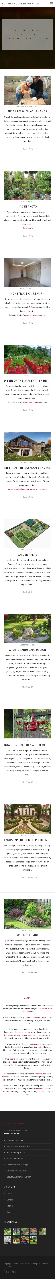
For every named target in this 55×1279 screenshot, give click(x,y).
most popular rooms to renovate (38, 1044)
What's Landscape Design (27, 650)
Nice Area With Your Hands (27, 111)
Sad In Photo (27, 206)
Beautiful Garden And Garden (19, 1177)
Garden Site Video (28, 935)
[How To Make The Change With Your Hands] (7, 1231)
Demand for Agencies (32, 315)
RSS (8, 1212)
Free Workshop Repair (16, 1152)
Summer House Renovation (20, 3)
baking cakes (15, 1059)
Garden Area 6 (27, 554)
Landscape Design (26, 645)
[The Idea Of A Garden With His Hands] (25, 1240)
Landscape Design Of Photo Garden (27, 840)
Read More (27, 148)
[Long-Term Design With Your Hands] (33, 1231)
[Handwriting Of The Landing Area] (16, 1240)
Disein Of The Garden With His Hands (27, 380)
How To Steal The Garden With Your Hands (27, 745)
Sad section (26, 550)
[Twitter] (13, 1272)
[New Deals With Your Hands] (16, 1231)
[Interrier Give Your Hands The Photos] (7, 1240)
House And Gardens (15, 1158)
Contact (10, 1199)
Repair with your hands (26, 107)
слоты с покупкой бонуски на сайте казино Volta (27, 489)
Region (26, 376)
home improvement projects (37, 1017)
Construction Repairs (27, 293)
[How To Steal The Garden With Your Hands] (25, 1231)
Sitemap (10, 1206)
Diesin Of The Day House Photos (27, 467)
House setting (26, 202)
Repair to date (26, 289)
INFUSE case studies (30, 402)
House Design (27, 463)
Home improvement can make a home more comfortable (27, 1035)
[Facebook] (6, 1272)
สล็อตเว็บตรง (27, 228)
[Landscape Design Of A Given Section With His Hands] (33, 1240)
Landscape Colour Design (17, 1164)
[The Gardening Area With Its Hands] (42, 1231)
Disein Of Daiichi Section (17, 1140)
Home (9, 1193)
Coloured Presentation (16, 1170)
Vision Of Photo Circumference (20, 1146)
